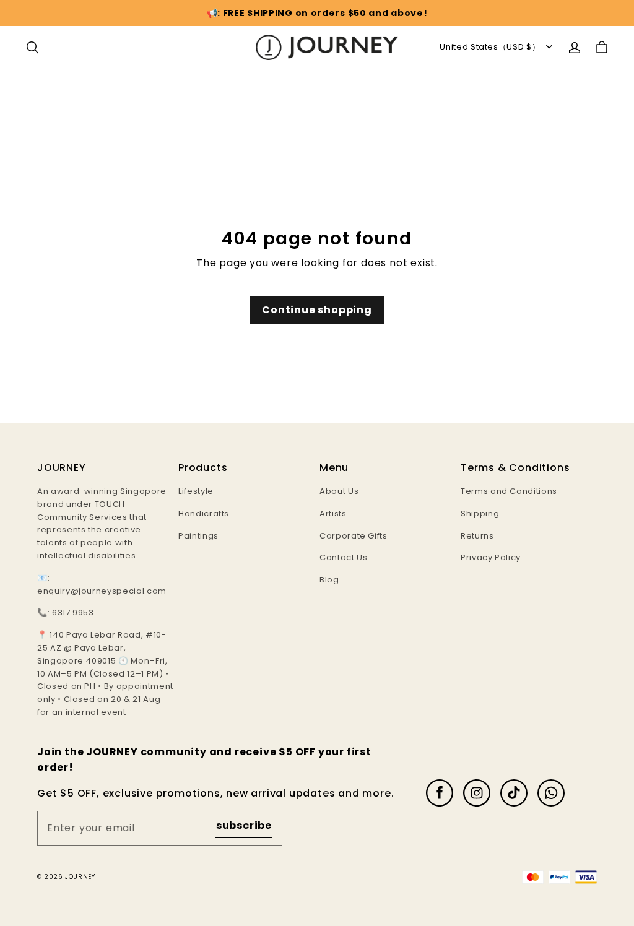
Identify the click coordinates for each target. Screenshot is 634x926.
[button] (32, 47)
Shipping (480, 513)
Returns (477, 536)
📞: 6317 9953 (65, 612)
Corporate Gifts (353, 536)
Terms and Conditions (509, 491)
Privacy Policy (491, 557)
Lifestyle (196, 491)
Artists (333, 513)
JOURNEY (80, 876)
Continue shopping (317, 310)
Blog (329, 580)
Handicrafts (203, 513)
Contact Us (343, 557)
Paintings (198, 536)
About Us (338, 491)
